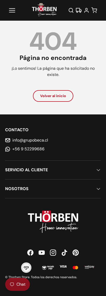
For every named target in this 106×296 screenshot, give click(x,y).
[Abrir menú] (12, 10)
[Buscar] (71, 10)
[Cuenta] (86, 10)
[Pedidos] (79, 10)
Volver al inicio (53, 96)
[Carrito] (94, 10)
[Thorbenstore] (44, 10)
